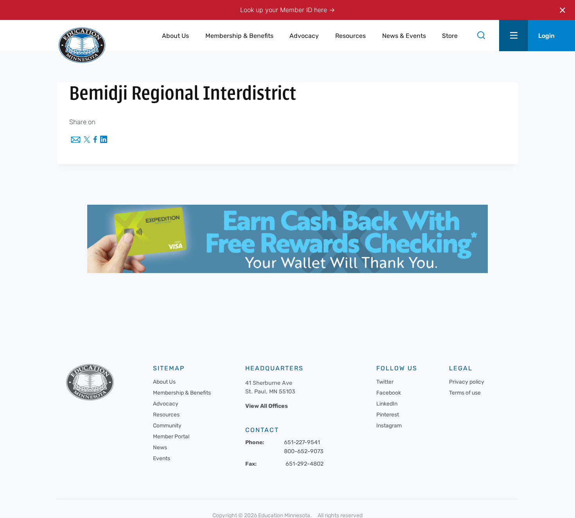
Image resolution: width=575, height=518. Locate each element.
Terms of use (465, 392)
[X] (87, 140)
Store (450, 35)
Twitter (385, 382)
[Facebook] (95, 140)
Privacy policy (466, 382)
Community (167, 425)
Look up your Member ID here (284, 10)
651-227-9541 (302, 442)
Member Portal (171, 436)
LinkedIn (386, 403)
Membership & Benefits (182, 392)
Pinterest (387, 414)
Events (161, 458)
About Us (164, 382)
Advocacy (165, 403)
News (160, 447)
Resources (166, 414)
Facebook (388, 392)
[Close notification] (562, 10)
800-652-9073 (303, 451)
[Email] (75, 140)
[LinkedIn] (104, 140)
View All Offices (266, 406)
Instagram (389, 425)
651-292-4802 (304, 464)
